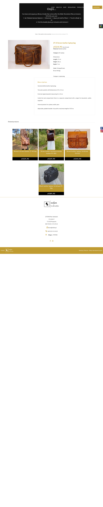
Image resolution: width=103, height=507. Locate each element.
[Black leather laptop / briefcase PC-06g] (51, 174)
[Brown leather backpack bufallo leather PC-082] (51, 139)
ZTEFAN (55, 235)
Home (36, 34)
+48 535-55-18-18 (52, 231)
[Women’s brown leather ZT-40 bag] (25, 139)
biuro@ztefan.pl (52, 227)
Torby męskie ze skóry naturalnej (44, 34)
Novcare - (86, 250)
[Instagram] (52, 241)
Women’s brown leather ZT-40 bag (25, 151)
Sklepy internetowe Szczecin (95, 250)
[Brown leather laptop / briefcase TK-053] (77, 139)
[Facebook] (50, 241)
